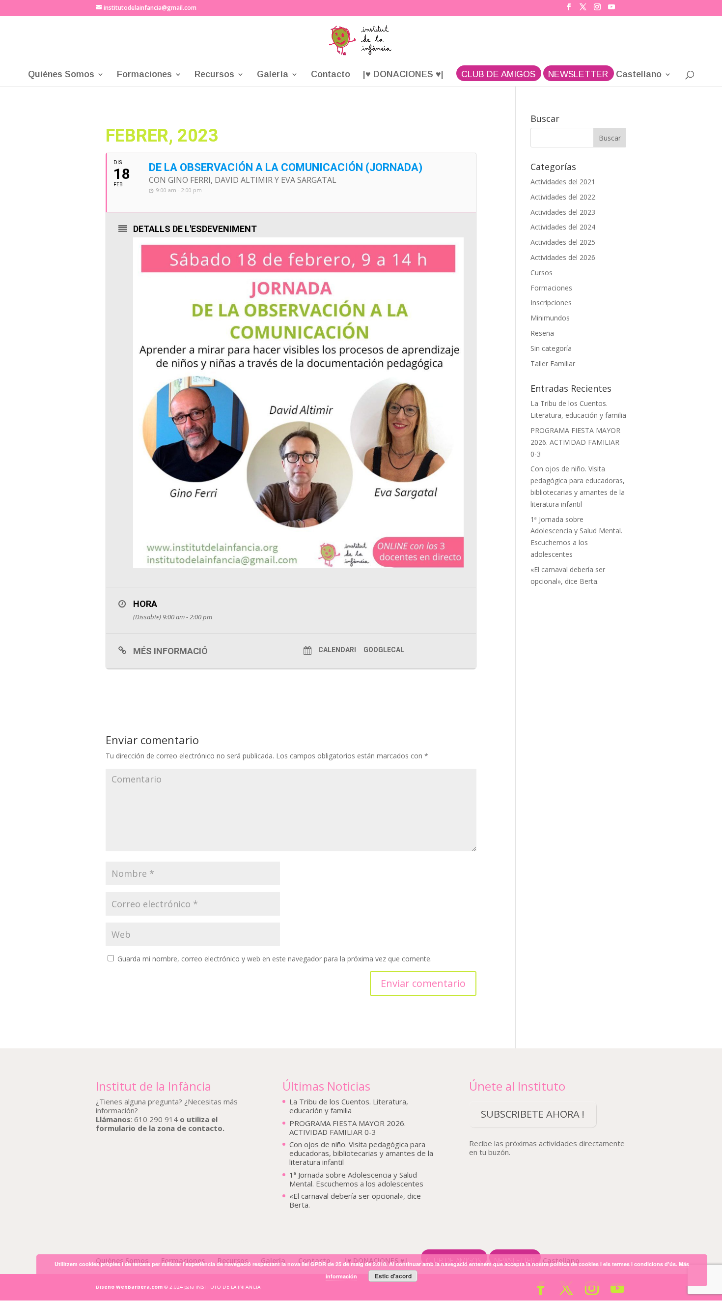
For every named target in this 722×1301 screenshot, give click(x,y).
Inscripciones (551, 302)
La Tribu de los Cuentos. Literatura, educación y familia (348, 1106)
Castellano (639, 75)
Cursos (541, 272)
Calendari (337, 650)
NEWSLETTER (578, 75)
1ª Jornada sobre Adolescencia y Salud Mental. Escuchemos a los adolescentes (356, 1179)
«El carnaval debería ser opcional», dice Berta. (355, 1200)
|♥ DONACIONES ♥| (403, 75)
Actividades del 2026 (562, 257)
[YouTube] (611, 9)
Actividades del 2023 (562, 212)
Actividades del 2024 (562, 226)
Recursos (214, 75)
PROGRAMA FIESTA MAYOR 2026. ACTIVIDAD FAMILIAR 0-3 (575, 442)
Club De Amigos (498, 75)
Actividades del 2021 (562, 181)
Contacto (330, 75)
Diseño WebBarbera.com (129, 1286)
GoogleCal (383, 650)
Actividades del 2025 (562, 242)
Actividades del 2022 (562, 197)
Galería (272, 75)
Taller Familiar (552, 363)
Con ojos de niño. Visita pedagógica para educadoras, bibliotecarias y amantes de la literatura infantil (361, 1153)
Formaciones (144, 75)
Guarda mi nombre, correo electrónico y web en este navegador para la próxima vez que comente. (274, 958)
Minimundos (550, 317)
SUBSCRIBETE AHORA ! (532, 1114)
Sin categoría (551, 348)
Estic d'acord (393, 1276)
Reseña (542, 333)
